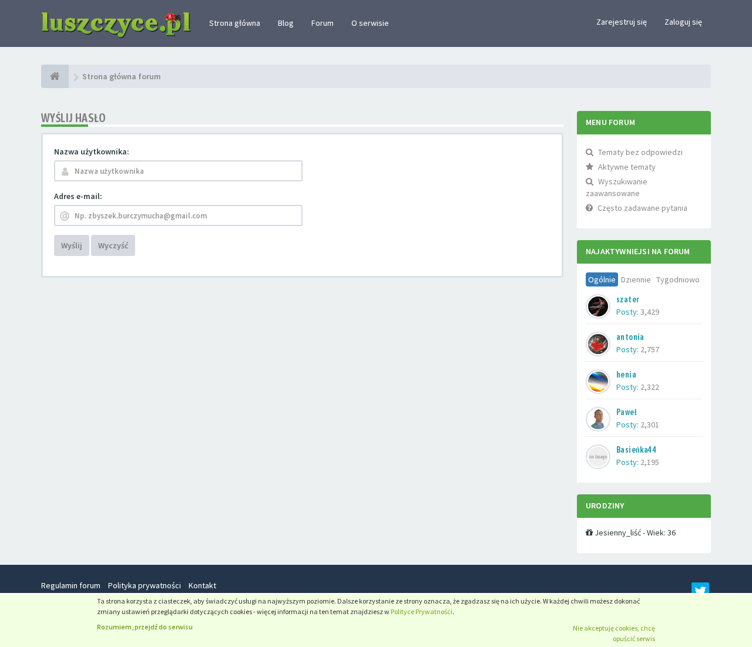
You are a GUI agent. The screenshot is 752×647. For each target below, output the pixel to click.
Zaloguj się (683, 21)
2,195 (649, 462)
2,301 (649, 424)
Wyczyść (113, 245)
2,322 (649, 387)
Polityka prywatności (144, 585)
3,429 (649, 311)
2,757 (649, 349)
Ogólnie (602, 279)
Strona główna (234, 23)
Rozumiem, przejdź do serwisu (145, 626)
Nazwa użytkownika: (91, 151)
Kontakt (202, 585)
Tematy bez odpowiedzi (640, 152)
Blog (286, 23)
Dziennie (636, 279)
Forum (322, 23)
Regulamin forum (70, 585)
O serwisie (370, 23)
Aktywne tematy (627, 166)
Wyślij (71, 245)
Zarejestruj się (621, 21)
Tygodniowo (678, 279)
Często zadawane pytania (642, 208)
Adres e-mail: (78, 196)
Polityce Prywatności (421, 611)
